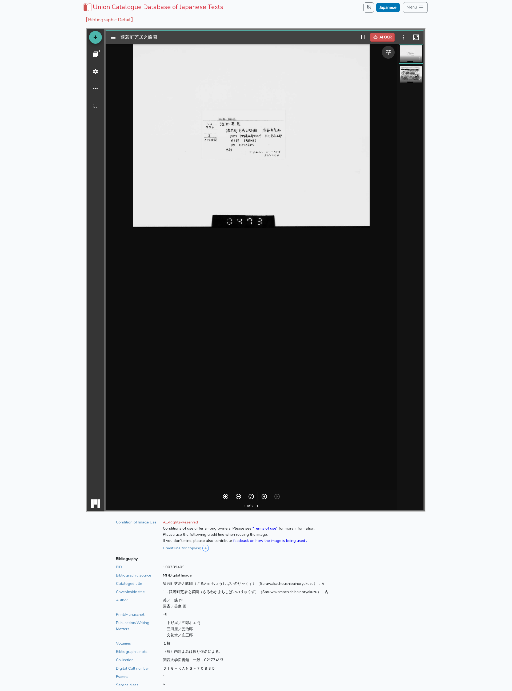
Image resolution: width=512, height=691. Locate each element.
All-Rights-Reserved (180, 522)
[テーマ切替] (368, 7)
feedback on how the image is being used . (270, 540)
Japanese (388, 7)
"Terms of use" (265, 528)
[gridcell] (152, 7)
